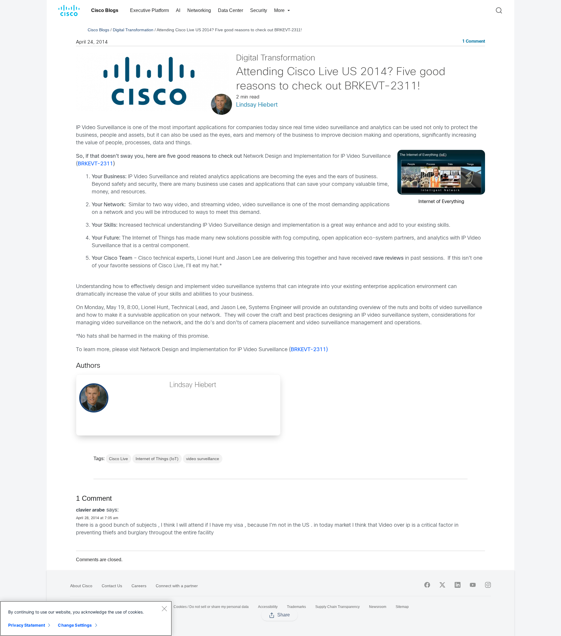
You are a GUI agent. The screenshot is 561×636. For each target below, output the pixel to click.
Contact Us (112, 585)
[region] (86, 618)
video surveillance (202, 458)
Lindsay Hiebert (257, 105)
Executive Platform (149, 10)
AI (178, 10)
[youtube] (473, 585)
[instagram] (488, 585)
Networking (199, 10)
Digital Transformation (133, 29)
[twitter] (442, 585)
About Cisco (81, 585)
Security (258, 10)
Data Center (230, 10)
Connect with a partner (177, 585)
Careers (138, 585)
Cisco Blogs (104, 10)
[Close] (164, 608)
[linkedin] (457, 585)
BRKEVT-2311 (95, 164)
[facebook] (427, 585)
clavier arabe (90, 510)
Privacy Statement (26, 625)
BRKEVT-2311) (309, 349)
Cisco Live (118, 458)
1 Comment (473, 42)
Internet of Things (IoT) (157, 458)
